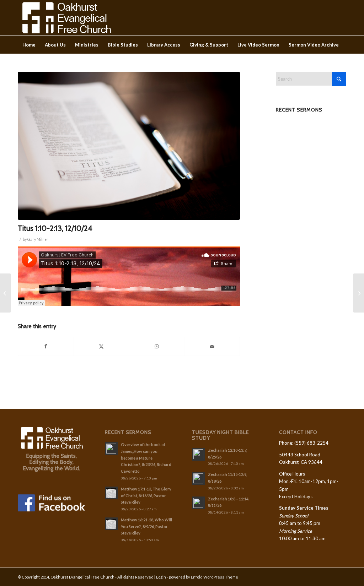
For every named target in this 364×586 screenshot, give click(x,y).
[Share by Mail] (212, 346)
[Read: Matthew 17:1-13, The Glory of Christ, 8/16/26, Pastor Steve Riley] (111, 493)
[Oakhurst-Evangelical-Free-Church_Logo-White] (66, 18)
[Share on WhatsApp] (156, 346)
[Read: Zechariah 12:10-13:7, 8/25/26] (198, 454)
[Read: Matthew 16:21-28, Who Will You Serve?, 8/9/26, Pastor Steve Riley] (111, 523)
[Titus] (129, 146)
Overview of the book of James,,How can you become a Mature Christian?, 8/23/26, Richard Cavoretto (146, 457)
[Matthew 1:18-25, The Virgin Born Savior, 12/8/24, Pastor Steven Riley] (358, 293)
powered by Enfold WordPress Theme (203, 577)
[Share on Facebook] (46, 346)
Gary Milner (37, 239)
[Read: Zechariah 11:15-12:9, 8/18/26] (198, 478)
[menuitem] (29, 45)
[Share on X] (101, 346)
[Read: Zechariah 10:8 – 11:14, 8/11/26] (198, 503)
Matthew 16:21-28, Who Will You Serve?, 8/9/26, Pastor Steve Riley (146, 526)
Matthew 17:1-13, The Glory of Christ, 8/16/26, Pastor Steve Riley (146, 496)
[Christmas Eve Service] (5, 293)
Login (161, 577)
